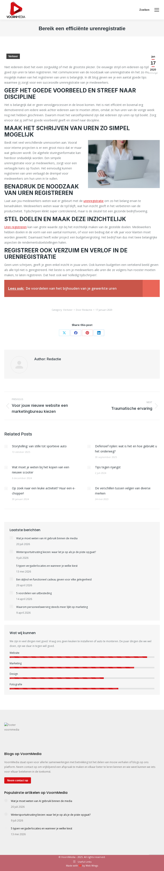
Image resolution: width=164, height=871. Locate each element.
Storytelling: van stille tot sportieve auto (39, 446)
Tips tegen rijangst (108, 467)
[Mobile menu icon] (157, 10)
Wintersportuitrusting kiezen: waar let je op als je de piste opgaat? (56, 552)
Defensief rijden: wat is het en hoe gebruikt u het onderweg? (126, 448)
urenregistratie (93, 201)
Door (84, 309)
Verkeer (13, 56)
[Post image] (6, 446)
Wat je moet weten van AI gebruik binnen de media (47, 538)
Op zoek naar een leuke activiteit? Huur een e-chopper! (43, 490)
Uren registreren (15, 227)
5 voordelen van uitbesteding (34, 593)
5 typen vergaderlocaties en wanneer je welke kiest (47, 566)
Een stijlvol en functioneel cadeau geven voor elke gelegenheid (54, 579)
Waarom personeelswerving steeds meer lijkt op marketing (52, 607)
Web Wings (92, 865)
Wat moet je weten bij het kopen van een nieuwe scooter (40, 469)
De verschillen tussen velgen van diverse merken (123, 490)
